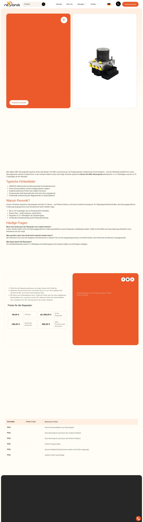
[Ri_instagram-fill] (128, 279)
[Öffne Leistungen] (85, 4)
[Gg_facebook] (123, 279)
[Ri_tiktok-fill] (132, 279)
